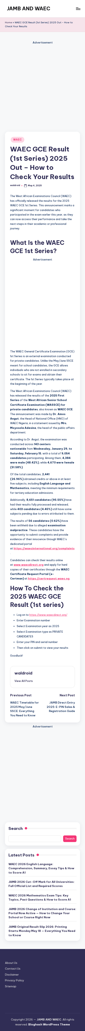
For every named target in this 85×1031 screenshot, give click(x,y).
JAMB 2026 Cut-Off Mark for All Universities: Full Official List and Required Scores (41, 884)
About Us (11, 963)
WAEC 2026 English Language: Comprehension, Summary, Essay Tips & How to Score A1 (41, 868)
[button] (23, 681)
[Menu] (78, 8)
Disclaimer (12, 974)
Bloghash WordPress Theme (49, 1024)
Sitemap (10, 986)
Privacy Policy (14, 980)
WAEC (17, 139)
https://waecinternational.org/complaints (44, 548)
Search (15, 828)
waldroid (23, 673)
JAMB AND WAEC (28, 8)
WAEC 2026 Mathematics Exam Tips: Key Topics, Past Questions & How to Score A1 (39, 897)
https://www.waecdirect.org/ (48, 614)
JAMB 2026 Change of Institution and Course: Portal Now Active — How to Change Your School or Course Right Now (42, 913)
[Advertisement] (42, 87)
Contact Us (12, 968)
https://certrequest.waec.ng (49, 578)
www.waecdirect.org (29, 564)
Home (8, 22)
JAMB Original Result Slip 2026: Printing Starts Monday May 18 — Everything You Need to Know (41, 931)
